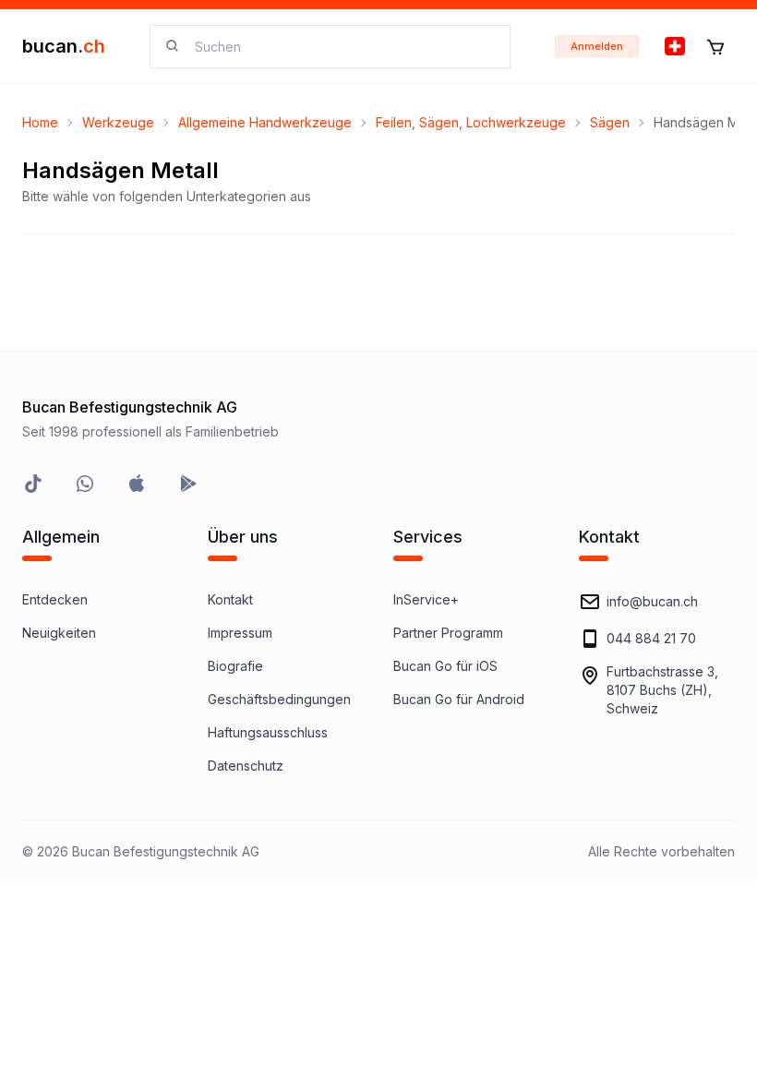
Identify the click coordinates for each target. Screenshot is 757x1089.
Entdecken (55, 599)
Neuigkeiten (59, 632)
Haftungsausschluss (268, 732)
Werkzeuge (118, 122)
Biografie (235, 666)
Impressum (240, 632)
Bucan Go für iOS (445, 666)
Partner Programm (448, 632)
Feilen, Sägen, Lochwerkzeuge (471, 122)
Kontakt (230, 599)
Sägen (610, 122)
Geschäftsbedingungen (279, 699)
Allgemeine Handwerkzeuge (265, 122)
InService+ (426, 599)
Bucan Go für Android (458, 699)
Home (40, 122)
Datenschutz (245, 765)
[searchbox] (341, 46)
